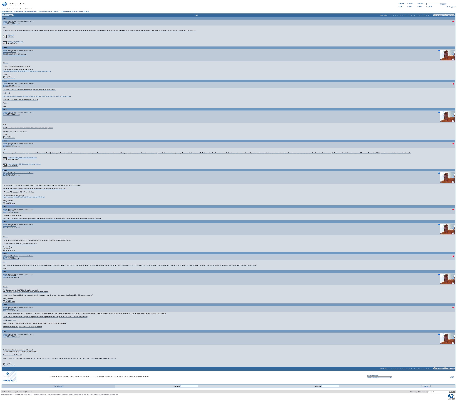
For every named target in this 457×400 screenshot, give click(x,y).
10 (404, 15)
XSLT (93, 376)
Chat (400, 6)
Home (4, 11)
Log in (430, 6)
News (420, 6)
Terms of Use (21, 391)
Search (411, 3)
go (452, 377)
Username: (177, 386)
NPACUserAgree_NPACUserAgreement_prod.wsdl (24, 164)
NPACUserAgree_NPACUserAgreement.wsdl (22, 158)
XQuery (98, 376)
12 (409, 15)
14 (414, 15)
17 (421, 15)
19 (426, 15)
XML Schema (105, 376)
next (5, 18)
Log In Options (58, 386)
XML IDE (83, 376)
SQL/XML (132, 376)
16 (419, 15)
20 (428, 15)
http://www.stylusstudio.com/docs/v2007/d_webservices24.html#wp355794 (27, 71)
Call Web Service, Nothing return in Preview (74, 11)
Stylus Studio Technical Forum (48, 11)
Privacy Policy (12, 391)
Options (420, 3)
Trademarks (29, 391)
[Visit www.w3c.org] (451, 399)
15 (416, 15)
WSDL (121, 376)
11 (407, 15)
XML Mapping (143, 376)
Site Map (4, 391)
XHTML (126, 376)
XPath (116, 376)
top (5, 331)
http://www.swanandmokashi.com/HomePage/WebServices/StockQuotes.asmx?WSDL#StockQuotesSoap (37, 96)
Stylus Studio (62, 376)
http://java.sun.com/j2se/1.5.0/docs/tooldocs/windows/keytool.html (24, 197)
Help (410, 6)
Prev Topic (440, 15)
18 (423, 15)
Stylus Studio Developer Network (25, 11)
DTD (112, 376)
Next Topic (451, 15)
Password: (318, 386)
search (443, 4)
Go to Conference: (373, 375)
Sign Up (401, 3)
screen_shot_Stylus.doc (15, 42)
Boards (9, 11)
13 (411, 15)
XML (89, 376)
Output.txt (10, 35)
